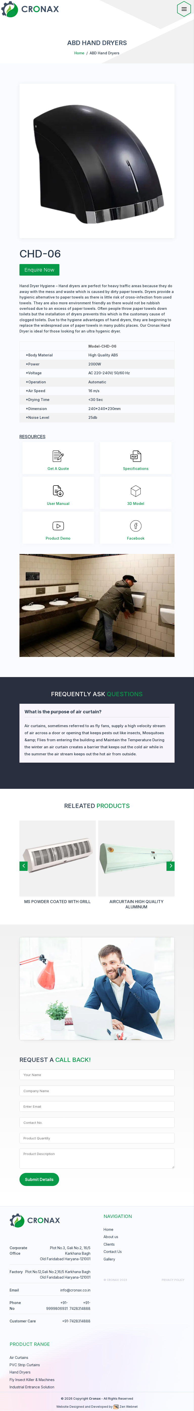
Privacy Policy (173, 1280)
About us (111, 1237)
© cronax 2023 (115, 1280)
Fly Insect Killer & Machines (32, 1380)
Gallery (109, 1259)
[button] (23, 866)
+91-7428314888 (79, 1305)
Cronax (95, 1398)
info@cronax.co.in (75, 1290)
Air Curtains (19, 1357)
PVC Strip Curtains (25, 1365)
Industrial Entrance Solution (32, 1387)
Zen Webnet (128, 1406)
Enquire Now (39, 270)
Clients (109, 1244)
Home (79, 53)
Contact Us (113, 1251)
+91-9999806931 (57, 1305)
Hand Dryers (20, 1372)
